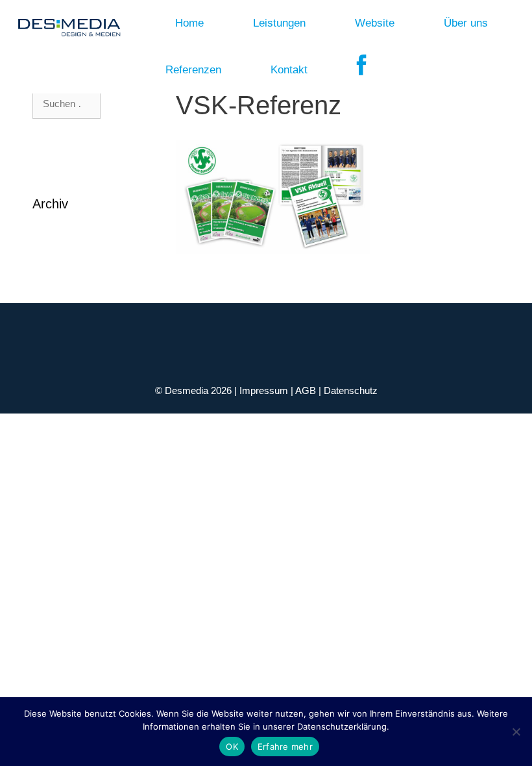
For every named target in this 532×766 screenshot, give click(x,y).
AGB (307, 390)
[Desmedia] (65, 23)
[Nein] (515, 731)
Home (189, 23)
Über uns (466, 23)
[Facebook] (361, 70)
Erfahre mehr (285, 746)
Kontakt (289, 70)
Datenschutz (351, 390)
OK (232, 746)
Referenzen (193, 70)
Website (374, 23)
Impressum (265, 390)
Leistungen (279, 23)
